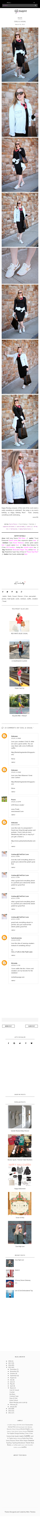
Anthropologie (20, 1427)
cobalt (22, 1445)
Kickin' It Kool (14, 1400)
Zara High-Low (20, 1246)
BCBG (26, 1427)
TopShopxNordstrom (18, 1443)
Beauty (18, 1429)
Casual (14, 596)
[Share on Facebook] (3, 591)
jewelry (4, 599)
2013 (10, 1411)
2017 (10, 1363)
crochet (19, 1447)
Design (25, 1431)
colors (15, 1447)
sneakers (35, 599)
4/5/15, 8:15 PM (15, 825)
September (13, 1376)
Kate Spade (11, 599)
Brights (28, 1429)
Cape (31, 1429)
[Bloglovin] (31, 1043)
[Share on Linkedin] (16, 591)
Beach (14, 1429)
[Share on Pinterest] (12, 591)
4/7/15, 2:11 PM (15, 877)
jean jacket (32, 596)
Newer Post (8, 1026)
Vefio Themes (30, 1512)
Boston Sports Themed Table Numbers (20, 1160)
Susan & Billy (20, 1218)
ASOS (23, 1425)
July (11, 1380)
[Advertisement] (20, 1069)
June (11, 1382)
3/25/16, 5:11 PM (15, 965)
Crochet (12, 1392)
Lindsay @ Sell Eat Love (20, 854)
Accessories (29, 1425)
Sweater (31, 1440)
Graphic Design (14, 1433)
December (13, 1369)
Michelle (14, 963)
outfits (29, 599)
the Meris (12, 1394)
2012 (10, 1413)
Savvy (8, 1440)
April (11, 1386)
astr (12, 1445)
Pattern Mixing (17, 1438)
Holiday (21, 1433)
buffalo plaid (17, 1445)
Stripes (25, 1440)
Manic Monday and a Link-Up (18, 1402)
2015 (10, 1367)
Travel (28, 1443)
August (12, 1378)
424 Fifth (18, 1425)
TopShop (9, 1443)
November (13, 1371)
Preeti (13, 800)
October (12, 1373)
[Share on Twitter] (7, 591)
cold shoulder (29, 1445)
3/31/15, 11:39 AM (16, 772)
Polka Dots (25, 1438)
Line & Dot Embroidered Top (24, 1291)
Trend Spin (31, 524)
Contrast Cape (14, 1396)
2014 (10, 1409)
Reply (13, 762)
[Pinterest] (25, 1043)
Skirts (21, 1440)
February (13, 1404)
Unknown (14, 736)
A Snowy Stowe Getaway (22, 1280)
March (12, 1388)
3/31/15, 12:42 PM (16, 801)
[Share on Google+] (21, 591)
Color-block (14, 1431)
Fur (8, 1433)
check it (17, 1270)
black (20, 18)
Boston (23, 1429)
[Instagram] (14, 1043)
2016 (10, 1365)
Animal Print (11, 1427)
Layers (21, 1436)
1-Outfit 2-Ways (11, 1425)
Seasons (12, 1440)
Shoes (17, 1440)
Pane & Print (13, 1398)
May (11, 1384)
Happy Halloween (20, 1189)
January (12, 1407)
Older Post (31, 1026)
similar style (22, 554)
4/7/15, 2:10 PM (15, 856)
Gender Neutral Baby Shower (20, 1131)
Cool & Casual (14, 1390)
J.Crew (26, 596)
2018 (10, 1361)
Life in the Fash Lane (24, 952)
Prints (31, 1438)
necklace (23, 599)
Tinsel (4, 601)
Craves (20, 1431)
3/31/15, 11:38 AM (16, 738)
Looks (17, 599)
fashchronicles (16, 938)
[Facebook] (8, 1043)
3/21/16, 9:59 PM (15, 940)
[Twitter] (20, 1043)
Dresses (20, 596)
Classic (9, 1431)
